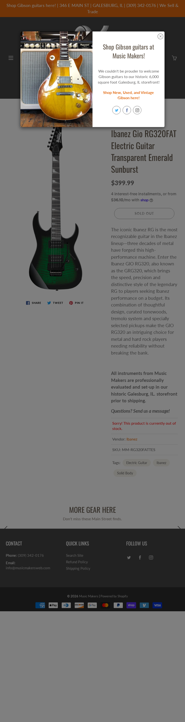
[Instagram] (137, 110)
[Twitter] (116, 110)
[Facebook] (127, 110)
